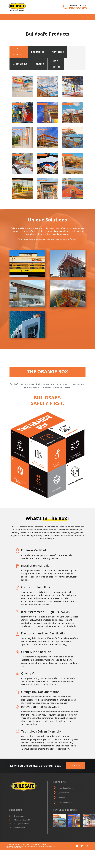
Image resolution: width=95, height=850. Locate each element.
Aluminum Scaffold (22, 820)
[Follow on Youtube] (77, 846)
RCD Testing (55, 63)
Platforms (57, 51)
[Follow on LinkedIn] (82, 846)
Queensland (64, 793)
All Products (18, 51)
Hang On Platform (21, 824)
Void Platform (19, 828)
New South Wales (66, 788)
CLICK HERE (75, 765)
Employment (19, 816)
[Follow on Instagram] (87, 846)
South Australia (65, 802)
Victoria (62, 797)
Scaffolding (20, 63)
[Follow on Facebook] (72, 846)
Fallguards (37, 51)
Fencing (39, 63)
